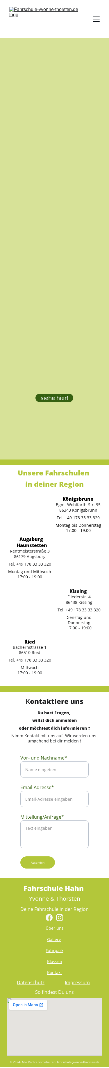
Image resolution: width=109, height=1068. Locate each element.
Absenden (37, 862)
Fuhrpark (54, 950)
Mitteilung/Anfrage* (42, 817)
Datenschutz (30, 982)
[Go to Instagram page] (59, 917)
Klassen (54, 961)
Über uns (55, 928)
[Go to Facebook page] (49, 917)
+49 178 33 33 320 (83, 610)
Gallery (54, 939)
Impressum (77, 982)
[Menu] (96, 19)
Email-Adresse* (37, 787)
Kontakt (54, 972)
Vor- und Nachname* (43, 758)
